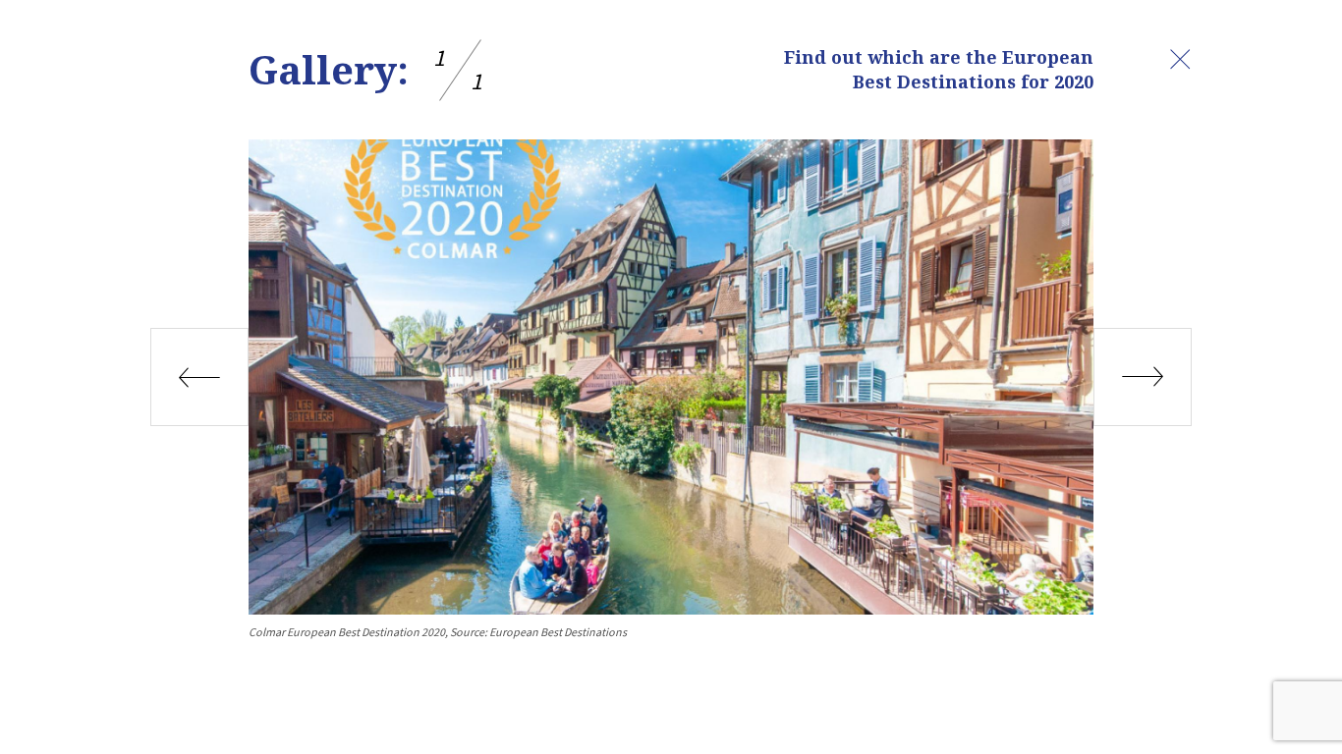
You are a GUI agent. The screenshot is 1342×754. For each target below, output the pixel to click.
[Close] (1180, 59)
